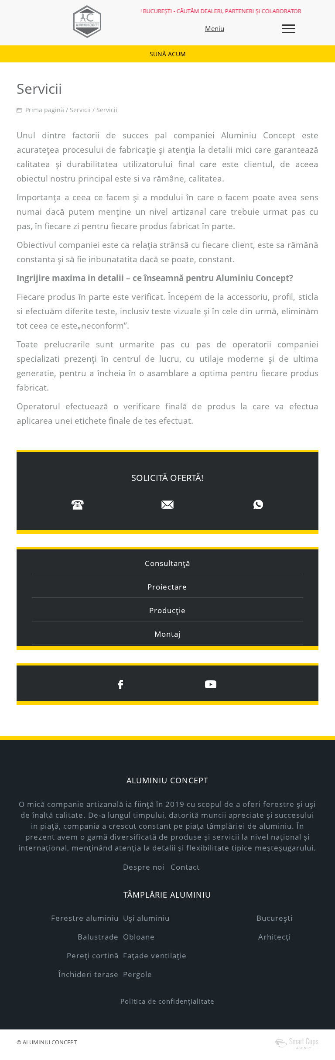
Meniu (214, 28)
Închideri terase (88, 974)
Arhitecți (274, 937)
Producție (167, 610)
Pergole (137, 974)
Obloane (139, 937)
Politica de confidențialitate (167, 1001)
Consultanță (167, 563)
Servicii (80, 110)
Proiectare (167, 587)
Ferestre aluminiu (85, 918)
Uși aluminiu (146, 918)
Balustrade (98, 937)
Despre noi (143, 867)
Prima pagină (44, 110)
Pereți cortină (93, 955)
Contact (185, 867)
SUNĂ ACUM (168, 54)
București (274, 918)
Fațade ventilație (155, 955)
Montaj (167, 634)
